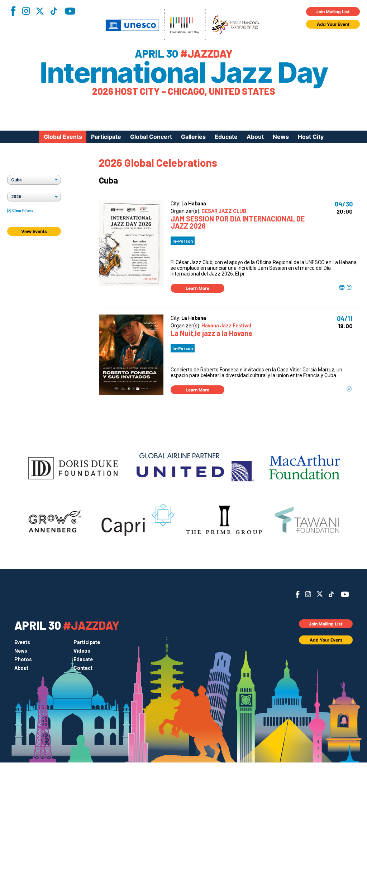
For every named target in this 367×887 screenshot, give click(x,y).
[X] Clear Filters (20, 211)
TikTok (53, 11)
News (281, 136)
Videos (81, 651)
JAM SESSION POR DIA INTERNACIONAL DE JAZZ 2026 (238, 222)
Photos (23, 659)
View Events (34, 231)
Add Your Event (333, 24)
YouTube (70, 11)
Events (22, 642)
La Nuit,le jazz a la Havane (211, 333)
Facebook (12, 11)
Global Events (63, 136)
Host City (311, 136)
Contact (82, 668)
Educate (226, 136)
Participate (106, 136)
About (255, 136)
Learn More (197, 288)
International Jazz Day (183, 73)
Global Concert (151, 136)
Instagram (25, 10)
